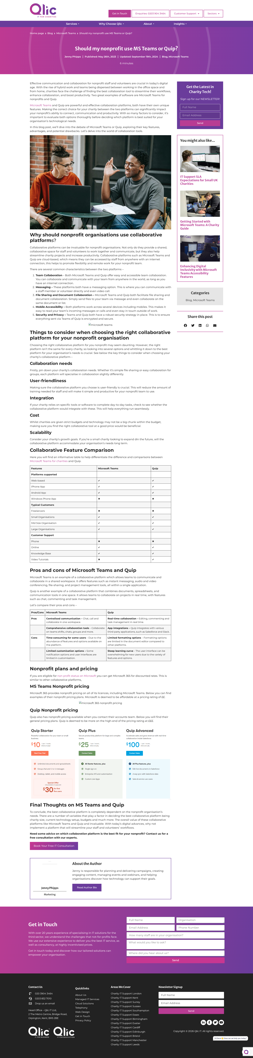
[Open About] (153, 24)
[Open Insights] (186, 24)
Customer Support (185, 13)
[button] (185, 325)
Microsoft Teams (178, 56)
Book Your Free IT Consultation (54, 845)
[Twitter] (215, 1022)
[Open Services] (79, 24)
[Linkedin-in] (203, 1022)
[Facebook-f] (209, 1022)
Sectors (212, 13)
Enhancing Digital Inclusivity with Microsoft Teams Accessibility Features (198, 271)
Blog (164, 56)
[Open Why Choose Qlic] (123, 24)
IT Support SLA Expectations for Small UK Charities (199, 180)
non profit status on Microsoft (76, 675)
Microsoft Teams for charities (49, 461)
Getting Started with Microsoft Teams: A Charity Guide (199, 225)
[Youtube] (221, 1022)
